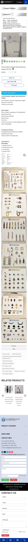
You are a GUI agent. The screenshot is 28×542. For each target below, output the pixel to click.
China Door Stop (6, 354)
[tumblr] (10, 452)
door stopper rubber (6, 366)
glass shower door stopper (8, 368)
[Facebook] (2, 452)
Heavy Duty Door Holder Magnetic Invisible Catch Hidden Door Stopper (19, 401)
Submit (5, 479)
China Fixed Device (16, 354)
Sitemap (16, 486)
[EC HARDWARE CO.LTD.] (11, 419)
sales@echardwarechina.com (13, 447)
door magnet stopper (7, 371)
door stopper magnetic (7, 373)
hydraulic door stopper (20, 371)
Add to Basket (10, 81)
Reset (13, 479)
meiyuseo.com (15, 489)
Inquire (10, 78)
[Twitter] (5, 452)
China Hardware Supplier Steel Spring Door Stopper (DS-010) (12, 357)
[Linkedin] (7, 452)
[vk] (12, 452)
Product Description (9, 93)
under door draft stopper (8, 363)
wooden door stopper (7, 360)
